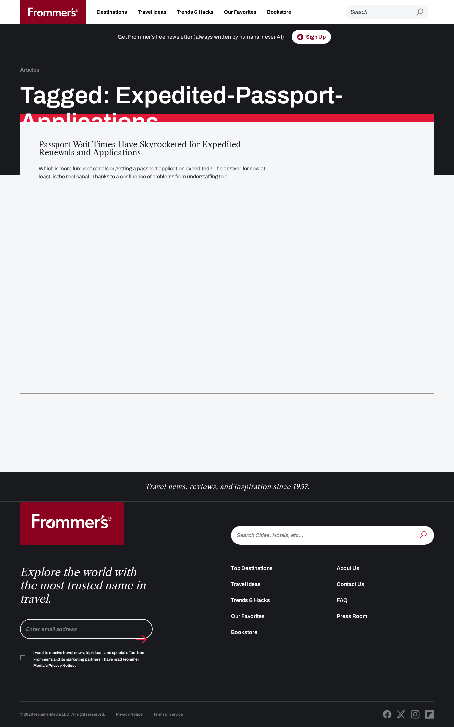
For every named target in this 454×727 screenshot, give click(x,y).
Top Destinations (252, 568)
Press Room (352, 616)
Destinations (112, 12)
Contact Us (350, 584)
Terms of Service (168, 714)
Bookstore (279, 12)
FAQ (342, 600)
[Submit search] (422, 12)
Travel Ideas (152, 12)
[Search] (424, 534)
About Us (348, 568)
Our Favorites (240, 12)
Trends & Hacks (195, 12)
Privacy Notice (129, 714)
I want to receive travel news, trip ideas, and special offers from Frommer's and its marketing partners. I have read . (89, 659)
